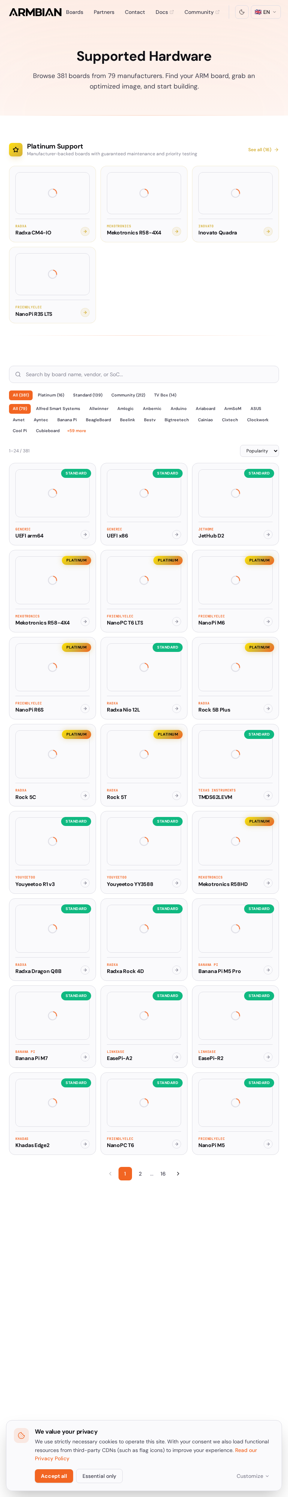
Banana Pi (67, 419)
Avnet (19, 419)
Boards (74, 12)
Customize (250, 1476)
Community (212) (128, 395)
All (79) (20, 408)
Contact (135, 12)
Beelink (127, 419)
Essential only (99, 1476)
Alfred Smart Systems (58, 408)
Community (199, 12)
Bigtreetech (177, 419)
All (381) (21, 395)
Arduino (179, 408)
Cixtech (230, 419)
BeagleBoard (98, 419)
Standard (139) (87, 395)
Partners (104, 12)
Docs (162, 12)
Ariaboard (205, 408)
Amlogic (125, 408)
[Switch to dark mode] (242, 12)
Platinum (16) (51, 395)
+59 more (76, 430)
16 (163, 1173)
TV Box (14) (165, 395)
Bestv (150, 419)
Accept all (54, 1476)
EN (262, 12)
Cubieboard (48, 430)
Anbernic (152, 408)
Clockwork (257, 419)
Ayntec (41, 419)
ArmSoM (233, 408)
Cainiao (205, 419)
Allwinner (98, 408)
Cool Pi (20, 430)
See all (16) (260, 150)
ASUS (255, 408)
